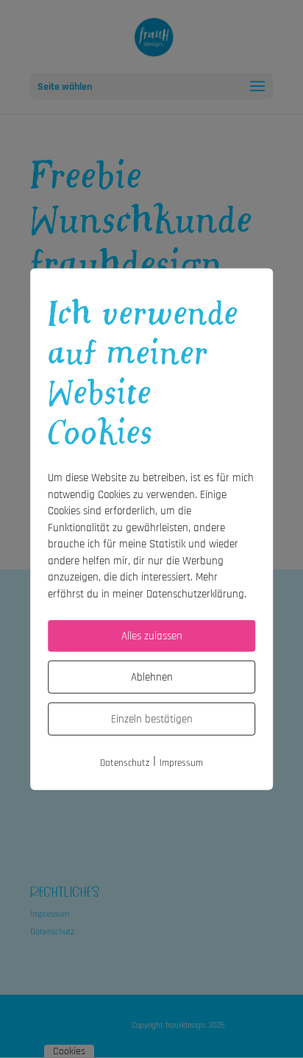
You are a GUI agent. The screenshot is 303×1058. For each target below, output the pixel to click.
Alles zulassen (151, 636)
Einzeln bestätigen (152, 719)
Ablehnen (152, 677)
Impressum (181, 763)
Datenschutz (124, 763)
